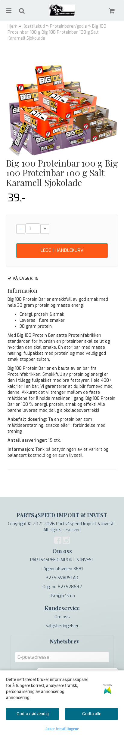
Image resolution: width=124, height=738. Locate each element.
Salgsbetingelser (62, 626)
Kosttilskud (34, 26)
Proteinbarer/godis (68, 26)
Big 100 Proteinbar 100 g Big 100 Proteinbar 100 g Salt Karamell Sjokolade (57, 32)
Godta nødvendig (33, 713)
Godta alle (91, 713)
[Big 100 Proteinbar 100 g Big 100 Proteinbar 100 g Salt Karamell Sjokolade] (62, 102)
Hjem (12, 26)
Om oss (62, 617)
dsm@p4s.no (62, 596)
